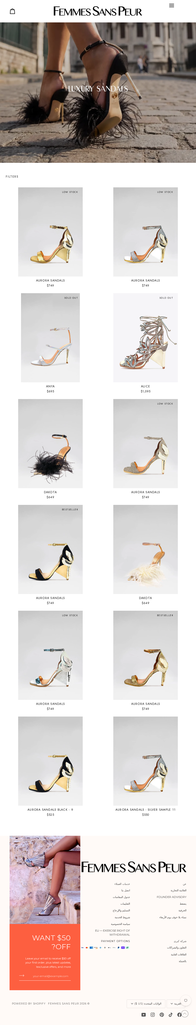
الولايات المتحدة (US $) (147, 1003)
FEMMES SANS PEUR (63, 1003)
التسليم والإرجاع (121, 910)
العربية (177, 1003)
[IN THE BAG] (12, 11)
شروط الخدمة (122, 917)
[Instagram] (153, 1015)
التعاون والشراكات (176, 947)
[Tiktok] (171, 1015)
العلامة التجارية (178, 890)
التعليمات (125, 903)
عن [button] (184, 884)
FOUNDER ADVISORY (171, 897)
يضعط (183, 903)
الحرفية (182, 910)
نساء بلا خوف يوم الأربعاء (172, 917)
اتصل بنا (125, 890)
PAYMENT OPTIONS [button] (115, 941)
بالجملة (182, 961)
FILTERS (12, 177)
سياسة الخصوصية (120, 924)
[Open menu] (171, 5)
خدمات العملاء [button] (122, 884)
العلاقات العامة (178, 954)
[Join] (23, 975)
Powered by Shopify (29, 1003)
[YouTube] (144, 1015)
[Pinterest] (162, 1015)
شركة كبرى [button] (180, 941)
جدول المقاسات (121, 897)
